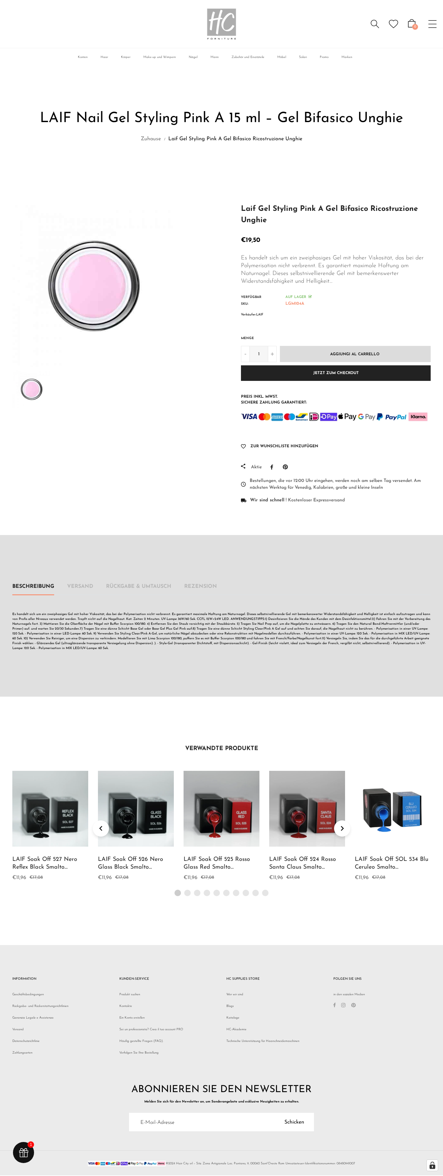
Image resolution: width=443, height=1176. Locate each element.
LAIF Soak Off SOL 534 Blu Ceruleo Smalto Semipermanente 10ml (391, 867)
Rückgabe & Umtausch (138, 586)
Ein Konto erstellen (132, 1018)
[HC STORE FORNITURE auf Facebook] (334, 1006)
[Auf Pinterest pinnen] (287, 467)
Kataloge (232, 1018)
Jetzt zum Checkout (336, 373)
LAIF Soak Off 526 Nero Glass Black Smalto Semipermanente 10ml (130, 867)
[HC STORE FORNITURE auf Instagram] (343, 1006)
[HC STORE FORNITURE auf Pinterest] (353, 1006)
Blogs (230, 1006)
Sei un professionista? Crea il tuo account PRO (151, 1029)
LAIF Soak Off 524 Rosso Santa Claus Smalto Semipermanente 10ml (302, 867)
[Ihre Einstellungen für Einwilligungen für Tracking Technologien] (432, 1165)
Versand (80, 586)
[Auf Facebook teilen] (273, 467)
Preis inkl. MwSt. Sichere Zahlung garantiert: (274, 400)
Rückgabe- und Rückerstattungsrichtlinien (40, 1006)
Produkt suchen (129, 994)
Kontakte (125, 1006)
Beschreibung (33, 586)
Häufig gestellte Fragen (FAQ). (141, 1041)
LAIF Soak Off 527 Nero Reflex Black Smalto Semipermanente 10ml (44, 867)
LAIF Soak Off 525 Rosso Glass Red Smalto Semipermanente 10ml (217, 867)
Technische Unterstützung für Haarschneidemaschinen (262, 1041)
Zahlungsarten (22, 1053)
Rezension (200, 586)
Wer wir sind (234, 994)
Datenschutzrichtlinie (26, 1041)
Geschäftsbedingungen (28, 994)
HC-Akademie (236, 1029)
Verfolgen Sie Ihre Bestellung (139, 1053)
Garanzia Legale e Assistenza (33, 1018)
